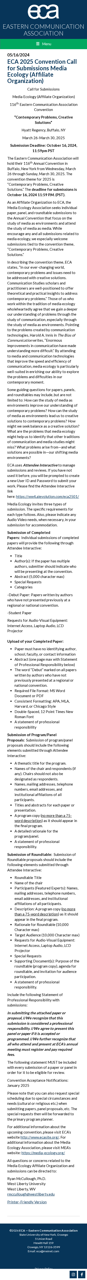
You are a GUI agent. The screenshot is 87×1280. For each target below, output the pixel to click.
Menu (46, 44)
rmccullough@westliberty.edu (31, 1194)
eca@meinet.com (47, 1251)
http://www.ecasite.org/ (40, 1137)
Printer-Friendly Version (27, 1202)
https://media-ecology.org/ (43, 1153)
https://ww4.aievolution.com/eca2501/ (47, 496)
